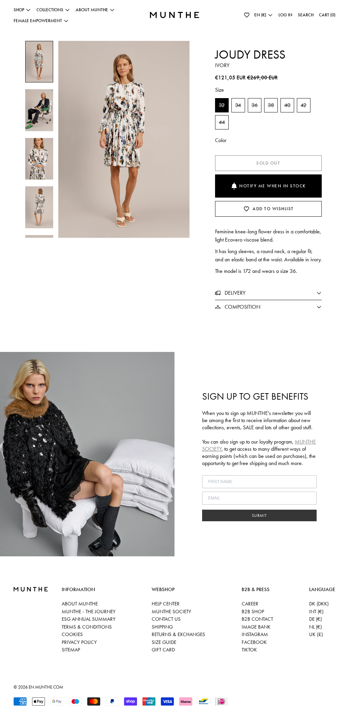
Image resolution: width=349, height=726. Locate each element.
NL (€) (315, 626)
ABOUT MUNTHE (80, 603)
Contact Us (166, 619)
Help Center (166, 603)
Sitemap (71, 649)
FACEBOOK (254, 642)
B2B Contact (257, 619)
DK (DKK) (319, 603)
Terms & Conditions (87, 626)
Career (250, 603)
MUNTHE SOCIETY (171, 611)
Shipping (162, 626)
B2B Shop (253, 611)
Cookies (72, 634)
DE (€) (315, 619)
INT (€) (316, 611)
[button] (246, 14)
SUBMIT (259, 515)
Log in (285, 15)
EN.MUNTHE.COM (46, 687)
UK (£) (316, 634)
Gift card (163, 649)
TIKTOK (249, 649)
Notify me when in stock (272, 186)
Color (221, 140)
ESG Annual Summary (89, 619)
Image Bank (256, 626)
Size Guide (164, 642)
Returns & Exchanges (178, 634)
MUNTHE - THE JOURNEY (89, 611)
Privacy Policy (79, 642)
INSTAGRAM (255, 634)
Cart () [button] (327, 15)
